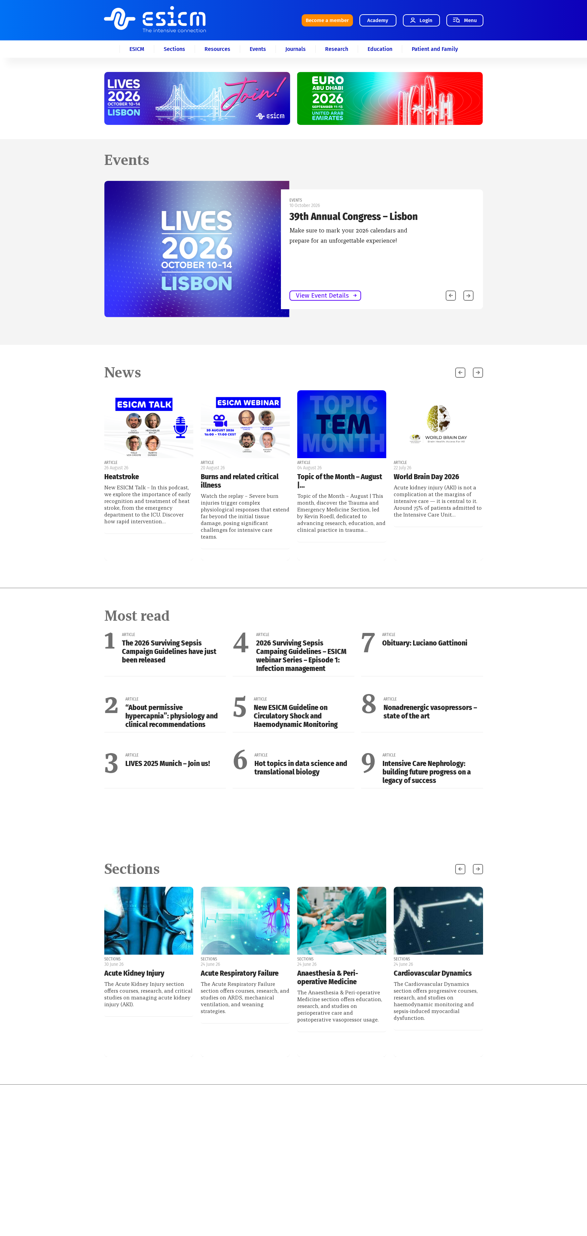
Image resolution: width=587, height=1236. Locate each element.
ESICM (136, 49)
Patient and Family (435, 49)
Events (258, 49)
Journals (295, 49)
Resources (217, 49)
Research (336, 49)
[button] (468, 296)
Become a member (327, 20)
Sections (174, 49)
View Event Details (322, 295)
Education (380, 49)
